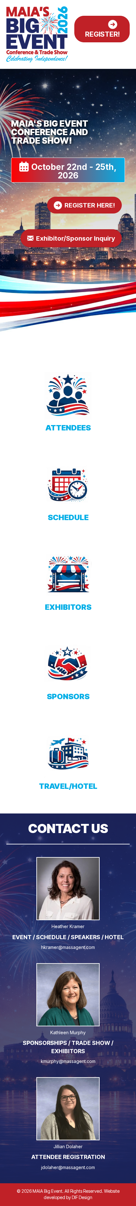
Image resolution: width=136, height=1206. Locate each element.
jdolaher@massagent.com (68, 1167)
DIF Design (82, 1197)
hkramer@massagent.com (68, 947)
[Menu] (122, 50)
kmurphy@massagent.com (68, 1061)
